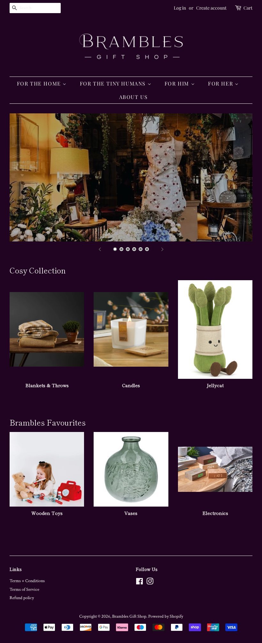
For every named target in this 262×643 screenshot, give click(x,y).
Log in (180, 8)
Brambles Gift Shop (129, 616)
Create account (211, 8)
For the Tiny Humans (114, 83)
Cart (247, 8)
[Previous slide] (100, 249)
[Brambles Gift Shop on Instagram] (149, 583)
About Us (133, 97)
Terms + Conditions (27, 581)
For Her (221, 83)
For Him (178, 83)
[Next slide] (162, 249)
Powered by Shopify (165, 616)
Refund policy (22, 598)
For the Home (40, 83)
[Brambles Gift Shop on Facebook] (139, 583)
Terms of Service (24, 589)
